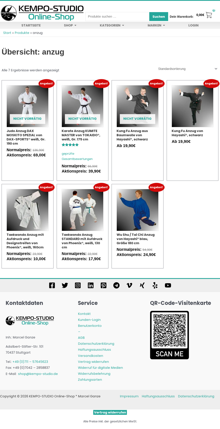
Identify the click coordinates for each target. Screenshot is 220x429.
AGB (81, 337)
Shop (68, 25)
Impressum (129, 396)
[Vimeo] (129, 285)
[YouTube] (168, 285)
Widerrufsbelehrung (94, 373)
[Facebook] (52, 285)
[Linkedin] (90, 285)
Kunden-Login (89, 319)
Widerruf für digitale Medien (100, 367)
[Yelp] (155, 285)
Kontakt (84, 314)
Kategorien (110, 25)
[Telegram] (116, 285)
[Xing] (142, 285)
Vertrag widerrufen (93, 361)
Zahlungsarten (90, 379)
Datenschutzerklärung (96, 343)
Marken (154, 25)
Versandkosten (90, 355)
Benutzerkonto (90, 325)
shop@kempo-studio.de (37, 374)
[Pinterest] (103, 285)
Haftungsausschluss (94, 349)
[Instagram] (78, 285)
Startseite (31, 25)
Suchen (159, 16)
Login (193, 25)
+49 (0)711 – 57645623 (30, 361)
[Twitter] (65, 285)
